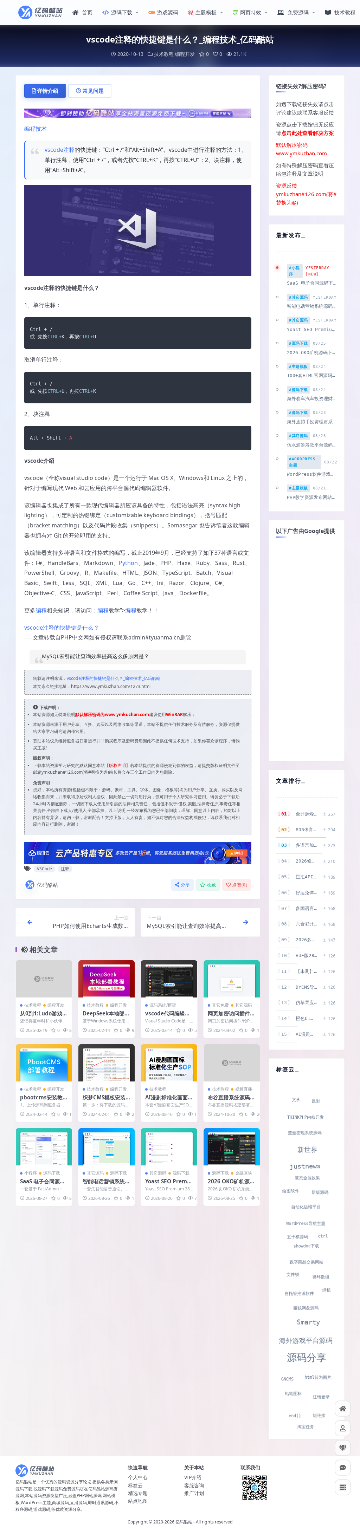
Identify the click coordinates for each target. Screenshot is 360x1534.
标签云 (135, 1485)
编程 (41, 610)
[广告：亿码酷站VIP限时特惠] (137, 112)
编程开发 (185, 54)
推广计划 (194, 1493)
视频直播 (243, 1089)
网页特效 (250, 12)
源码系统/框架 (162, 1005)
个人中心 (138, 1477)
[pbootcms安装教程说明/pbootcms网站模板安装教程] (44, 1063)
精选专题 (138, 1493)
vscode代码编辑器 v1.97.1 (167, 1017)
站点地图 (138, 1500)
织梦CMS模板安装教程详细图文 (104, 1101)
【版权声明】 (117, 765)
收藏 (211, 885)
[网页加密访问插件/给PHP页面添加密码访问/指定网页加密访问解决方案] (232, 979)
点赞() (239, 885)
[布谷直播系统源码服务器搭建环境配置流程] (232, 1063)
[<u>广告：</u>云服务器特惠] (137, 852)
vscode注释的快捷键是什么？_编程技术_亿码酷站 (113, 678)
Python (128, 563)
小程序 (30, 1173)
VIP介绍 (192, 1477)
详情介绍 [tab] (47, 90)
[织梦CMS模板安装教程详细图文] (106, 1063)
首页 (87, 12)
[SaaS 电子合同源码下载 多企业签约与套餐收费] (44, 1147)
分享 (185, 885)
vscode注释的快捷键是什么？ (61, 627)
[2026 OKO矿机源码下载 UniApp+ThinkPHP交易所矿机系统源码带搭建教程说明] (232, 1147)
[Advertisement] (306, 648)
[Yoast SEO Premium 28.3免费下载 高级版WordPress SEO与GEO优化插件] (169, 1147)
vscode (54, 150)
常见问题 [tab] (93, 90)
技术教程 (344, 12)
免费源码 (298, 12)
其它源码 (243, 1005)
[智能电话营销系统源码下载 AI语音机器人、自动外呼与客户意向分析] (106, 1147)
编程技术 (35, 128)
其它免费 (220, 1005)
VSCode (44, 869)
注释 (69, 150)
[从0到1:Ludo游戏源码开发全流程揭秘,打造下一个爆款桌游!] (44, 979)
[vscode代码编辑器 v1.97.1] (169, 979)
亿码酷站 (47, 884)
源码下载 (121, 12)
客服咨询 (194, 1485)
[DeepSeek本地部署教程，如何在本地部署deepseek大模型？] (106, 979)
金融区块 (243, 1173)
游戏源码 (167, 12)
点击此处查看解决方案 (307, 132)
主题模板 (206, 12)
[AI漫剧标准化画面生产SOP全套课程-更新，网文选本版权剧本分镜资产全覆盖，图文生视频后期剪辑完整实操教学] (169, 1063)
